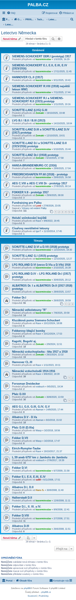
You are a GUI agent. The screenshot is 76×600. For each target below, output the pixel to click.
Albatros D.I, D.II (23, 487)
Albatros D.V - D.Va (24, 417)
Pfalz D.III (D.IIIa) (23, 427)
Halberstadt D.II (22, 497)
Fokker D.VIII (20, 515)
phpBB (27, 588)
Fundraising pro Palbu (27, 202)
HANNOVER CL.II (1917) (27, 77)
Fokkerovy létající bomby (28, 330)
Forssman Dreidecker (26, 383)
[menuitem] (11, 13)
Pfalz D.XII (19, 394)
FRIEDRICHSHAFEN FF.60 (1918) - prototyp (40, 174)
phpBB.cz (46, 592)
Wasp (39, 430)
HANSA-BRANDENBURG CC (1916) (34, 165)
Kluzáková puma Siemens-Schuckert (36, 320)
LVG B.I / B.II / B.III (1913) (28, 120)
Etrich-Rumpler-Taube (26, 448)
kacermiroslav (43, 59)
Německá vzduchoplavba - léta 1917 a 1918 (40, 351)
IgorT (38, 231)
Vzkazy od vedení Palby (34, 208)
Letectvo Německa (18, 32)
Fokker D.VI (19, 467)
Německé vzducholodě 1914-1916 (33, 371)
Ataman (39, 409)
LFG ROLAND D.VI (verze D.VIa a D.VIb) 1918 (41, 264)
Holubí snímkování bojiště (29, 217)
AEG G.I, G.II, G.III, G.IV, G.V (31, 406)
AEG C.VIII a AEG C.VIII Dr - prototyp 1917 (39, 183)
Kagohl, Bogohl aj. (24, 341)
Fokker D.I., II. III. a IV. (26, 506)
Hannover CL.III (22, 362)
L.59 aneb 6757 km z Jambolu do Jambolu (39, 457)
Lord (38, 205)
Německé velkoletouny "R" (29, 310)
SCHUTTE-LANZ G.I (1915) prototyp (35, 255)
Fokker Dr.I (19, 297)
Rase (38, 220)
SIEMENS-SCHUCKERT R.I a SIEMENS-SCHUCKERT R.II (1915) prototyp (38, 100)
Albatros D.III (20, 526)
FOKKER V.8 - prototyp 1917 (30, 192)
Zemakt (40, 113)
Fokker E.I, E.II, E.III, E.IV (29, 476)
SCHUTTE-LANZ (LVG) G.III (29, 110)
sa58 (38, 479)
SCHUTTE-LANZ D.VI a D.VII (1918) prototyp (40, 246)
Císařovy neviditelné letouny (30, 228)
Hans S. (40, 490)
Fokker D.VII (20, 438)
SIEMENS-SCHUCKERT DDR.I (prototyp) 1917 (41, 56)
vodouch (40, 386)
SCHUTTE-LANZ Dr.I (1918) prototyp (35, 155)
